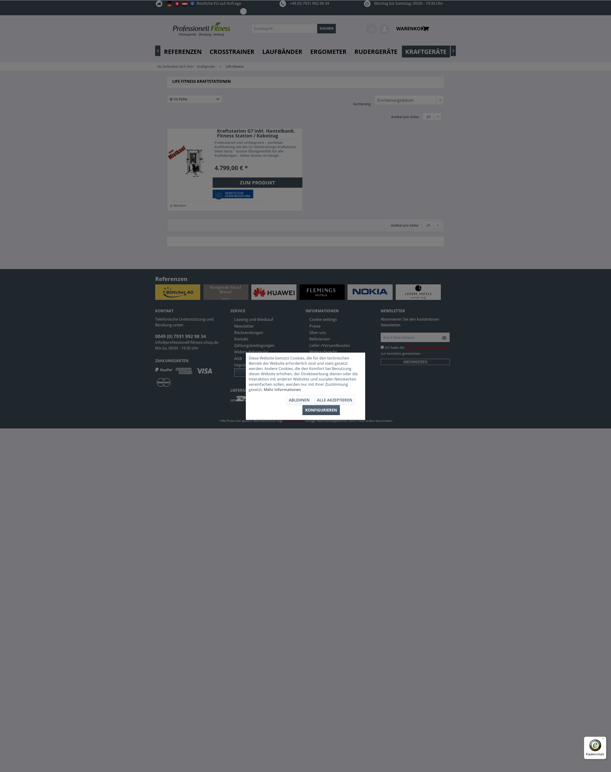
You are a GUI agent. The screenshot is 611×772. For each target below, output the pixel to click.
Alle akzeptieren (334, 400)
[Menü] (603, 739)
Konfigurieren (321, 410)
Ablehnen (299, 400)
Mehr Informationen (282, 389)
